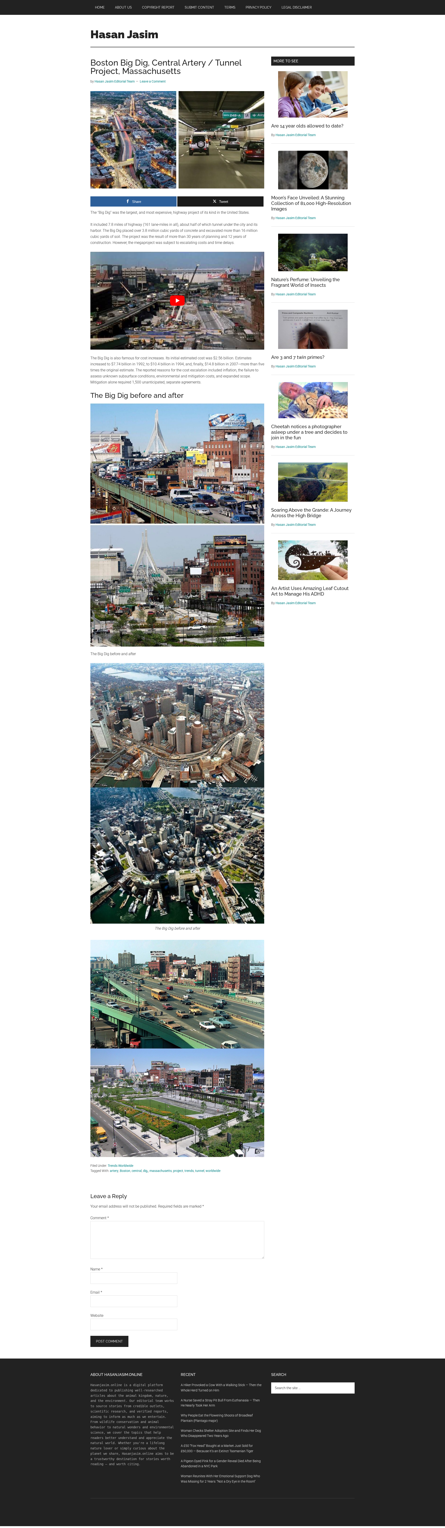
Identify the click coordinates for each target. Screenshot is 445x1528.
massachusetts (160, 1171)
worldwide (213, 1171)
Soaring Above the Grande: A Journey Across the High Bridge (311, 512)
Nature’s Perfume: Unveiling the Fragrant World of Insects (305, 282)
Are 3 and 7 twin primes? (297, 357)
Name (96, 1269)
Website (96, 1315)
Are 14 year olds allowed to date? (307, 126)
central (137, 1171)
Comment (99, 1218)
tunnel (199, 1171)
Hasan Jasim (124, 34)
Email (96, 1292)
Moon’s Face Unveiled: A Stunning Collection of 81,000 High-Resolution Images (311, 203)
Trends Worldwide (120, 1166)
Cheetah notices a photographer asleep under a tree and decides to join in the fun (309, 432)
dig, (145, 1171)
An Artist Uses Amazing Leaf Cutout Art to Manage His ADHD (310, 591)
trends (189, 1171)
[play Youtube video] (177, 301)
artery (114, 1171)
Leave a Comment (153, 81)
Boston (125, 1171)
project (178, 1171)
